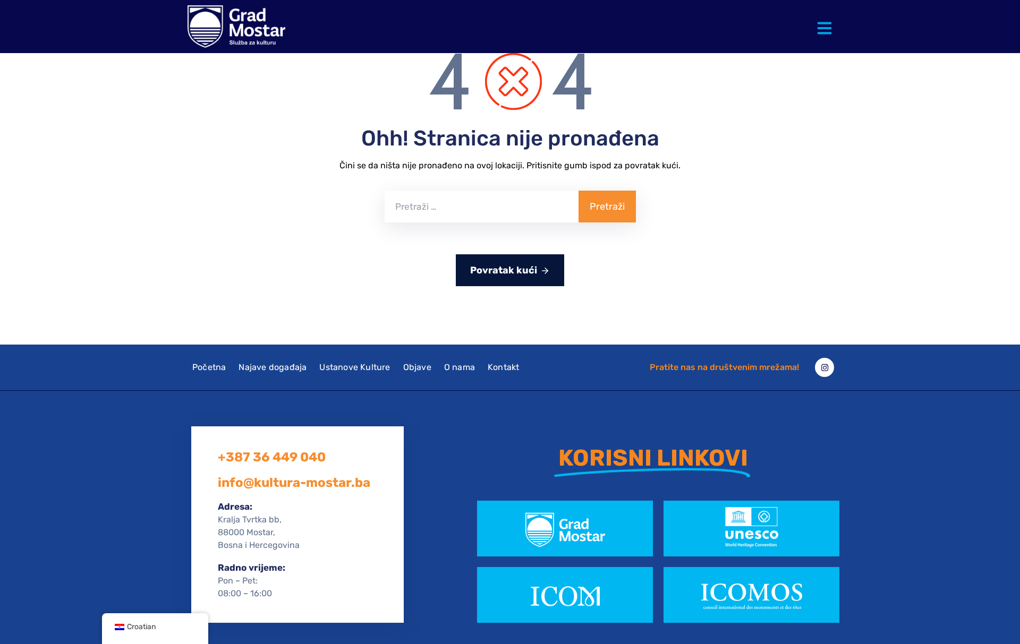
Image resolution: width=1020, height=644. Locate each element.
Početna (209, 367)
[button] (827, 20)
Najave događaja (273, 367)
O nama (459, 367)
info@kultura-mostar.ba (294, 482)
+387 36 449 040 (272, 457)
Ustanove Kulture (354, 367)
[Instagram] (824, 367)
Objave (417, 367)
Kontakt (503, 367)
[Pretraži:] (482, 206)
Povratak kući (503, 270)
